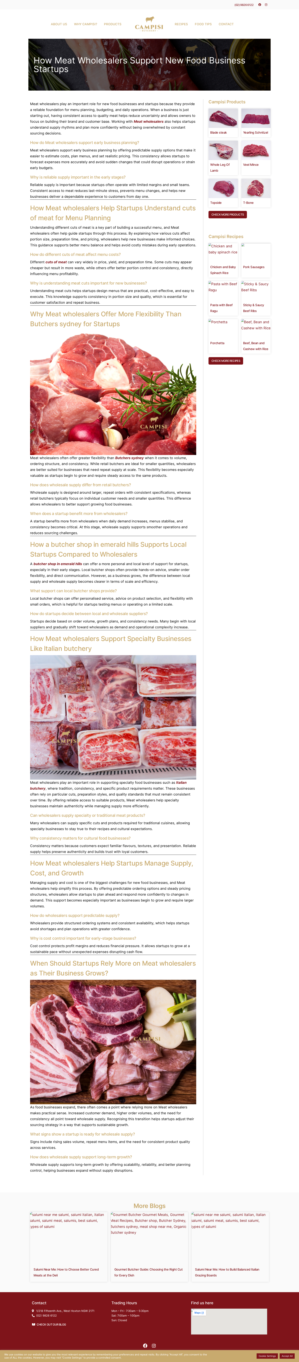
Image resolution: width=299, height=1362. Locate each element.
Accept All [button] (287, 1356)
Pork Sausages (254, 267)
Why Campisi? (85, 24)
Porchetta (217, 343)
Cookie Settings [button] (267, 1356)
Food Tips (203, 24)
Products (112, 24)
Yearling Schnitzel (255, 132)
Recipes (181, 24)
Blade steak (218, 132)
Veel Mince (251, 164)
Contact (226, 24)
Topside (216, 202)
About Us (59, 24)
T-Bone (248, 202)
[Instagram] (266, 4)
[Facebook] (259, 4)
